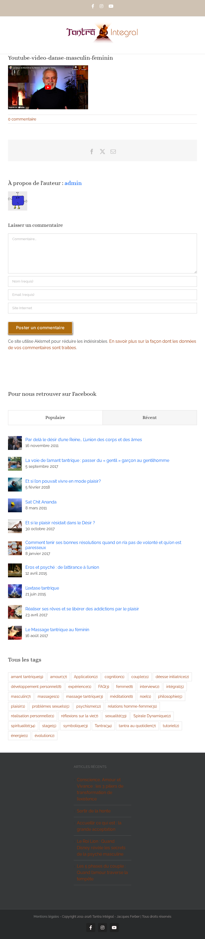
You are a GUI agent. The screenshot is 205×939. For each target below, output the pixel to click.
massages (48, 696)
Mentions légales (46, 916)
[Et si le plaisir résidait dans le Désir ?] (15, 522)
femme (124, 686)
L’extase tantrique (42, 588)
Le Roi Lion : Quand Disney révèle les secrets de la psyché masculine (101, 848)
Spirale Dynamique (152, 716)
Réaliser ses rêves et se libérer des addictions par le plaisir (82, 608)
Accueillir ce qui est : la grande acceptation (99, 826)
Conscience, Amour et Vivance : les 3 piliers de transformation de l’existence (100, 789)
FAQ (103, 686)
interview (149, 686)
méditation (121, 696)
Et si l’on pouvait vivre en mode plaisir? (63, 481)
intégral (175, 686)
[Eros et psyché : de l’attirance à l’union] (15, 566)
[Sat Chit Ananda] (15, 501)
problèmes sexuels (50, 706)
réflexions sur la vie (79, 716)
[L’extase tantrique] (15, 587)
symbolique (75, 725)
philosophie (170, 696)
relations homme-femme (132, 706)
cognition (114, 676)
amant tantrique (27, 676)
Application (86, 676)
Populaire (55, 417)
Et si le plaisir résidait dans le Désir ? (60, 522)
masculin (21, 696)
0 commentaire (22, 119)
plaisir (18, 706)
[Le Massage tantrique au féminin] (15, 628)
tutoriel (171, 725)
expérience (79, 686)
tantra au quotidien (137, 725)
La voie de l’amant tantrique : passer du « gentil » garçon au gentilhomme (97, 460)
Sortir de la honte (94, 810)
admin (73, 183)
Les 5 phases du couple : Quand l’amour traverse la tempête (102, 872)
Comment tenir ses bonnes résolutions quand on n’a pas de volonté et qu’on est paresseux (103, 545)
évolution (44, 735)
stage (49, 725)
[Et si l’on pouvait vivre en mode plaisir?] (15, 480)
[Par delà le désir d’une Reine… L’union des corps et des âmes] (15, 439)
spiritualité (23, 725)
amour (58, 676)
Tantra (103, 725)
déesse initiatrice (172, 676)
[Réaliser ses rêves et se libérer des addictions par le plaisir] (15, 608)
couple (140, 676)
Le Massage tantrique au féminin (57, 629)
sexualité (116, 716)
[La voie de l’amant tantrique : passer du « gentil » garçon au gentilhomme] (15, 459)
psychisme (88, 706)
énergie (19, 735)
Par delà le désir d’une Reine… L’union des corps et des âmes (83, 439)
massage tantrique (84, 696)
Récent (150, 417)
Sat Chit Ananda (41, 502)
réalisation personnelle (32, 716)
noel (145, 696)
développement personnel (36, 686)
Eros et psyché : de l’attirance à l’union (62, 567)
